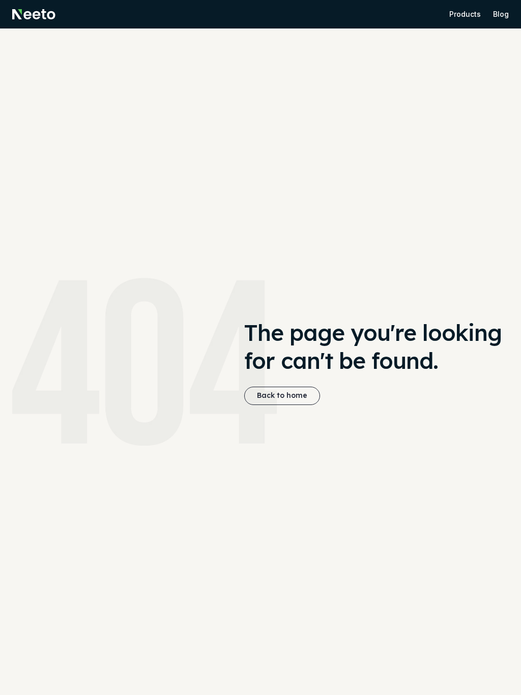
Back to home (282, 395)
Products (465, 14)
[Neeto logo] (33, 14)
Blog (501, 14)
